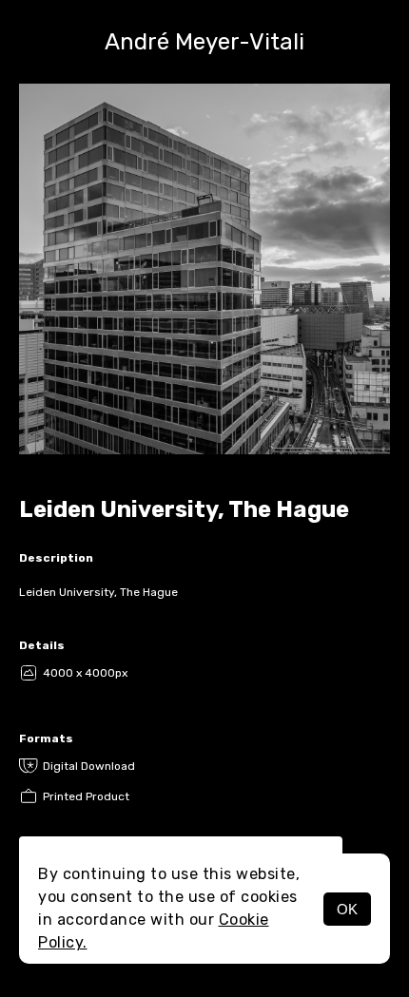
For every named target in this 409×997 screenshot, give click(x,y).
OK (347, 909)
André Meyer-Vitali (204, 42)
